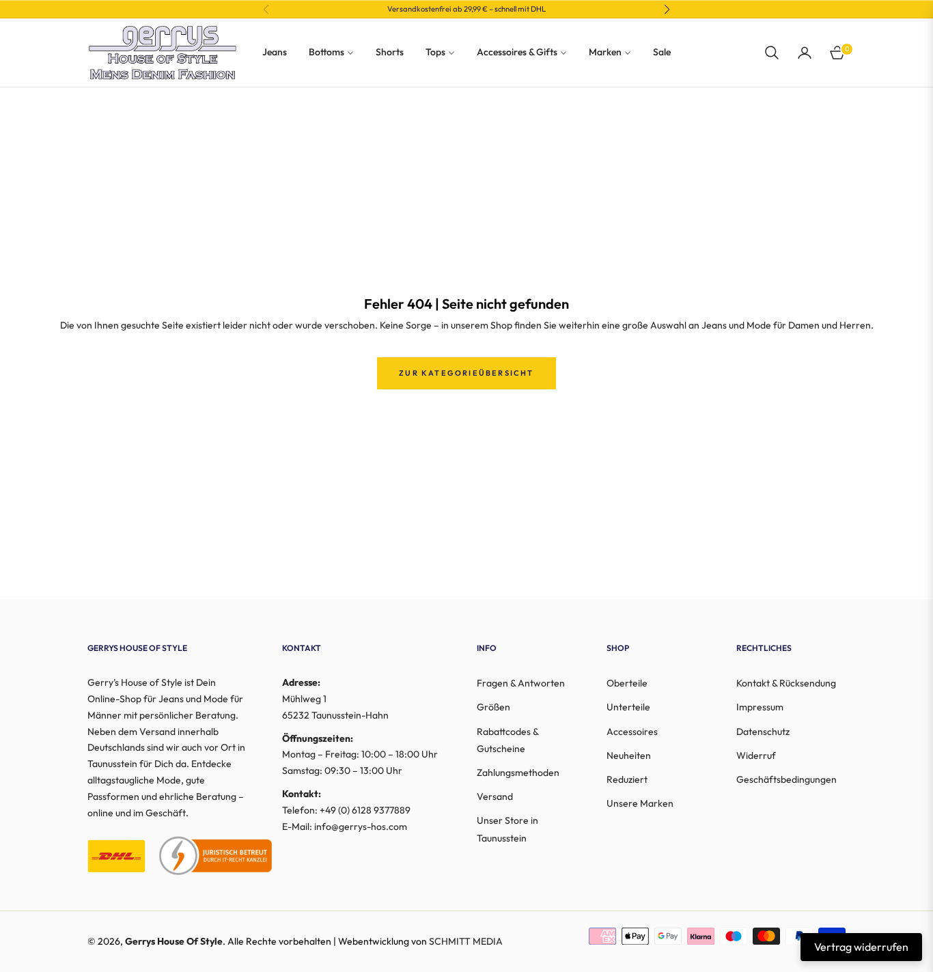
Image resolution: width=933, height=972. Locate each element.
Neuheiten (629, 755)
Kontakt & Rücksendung (786, 683)
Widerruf (756, 755)
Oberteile (627, 683)
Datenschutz (763, 731)
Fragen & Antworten (521, 683)
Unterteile (628, 707)
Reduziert (627, 779)
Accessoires (632, 731)
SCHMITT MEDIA (466, 941)
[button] (771, 52)
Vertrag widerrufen (861, 947)
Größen (493, 707)
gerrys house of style (174, 941)
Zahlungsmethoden (518, 772)
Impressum (759, 707)
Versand (495, 796)
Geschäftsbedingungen (786, 779)
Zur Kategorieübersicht (466, 373)
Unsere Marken (640, 803)
